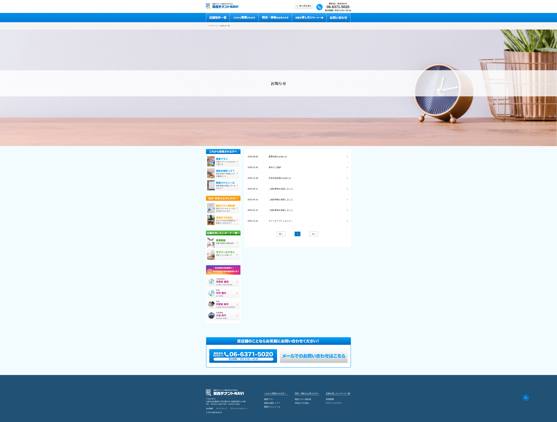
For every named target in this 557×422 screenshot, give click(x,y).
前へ (281, 234)
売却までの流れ (302, 403)
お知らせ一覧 (225, 26)
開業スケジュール (272, 407)
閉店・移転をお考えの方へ (307, 393)
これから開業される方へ (275, 393)
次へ (314, 234)
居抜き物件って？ (272, 403)
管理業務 (330, 399)
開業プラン (269, 399)
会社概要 (209, 408)
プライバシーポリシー (238, 408)
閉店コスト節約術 (303, 399)
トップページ (213, 26)
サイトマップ (221, 408)
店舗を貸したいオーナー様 (338, 393)
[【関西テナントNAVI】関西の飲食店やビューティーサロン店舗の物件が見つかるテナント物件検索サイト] (222, 6)
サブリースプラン (334, 403)
